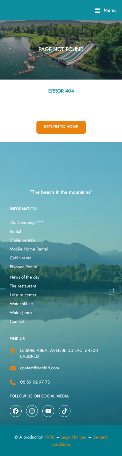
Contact (17, 321)
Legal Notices (73, 437)
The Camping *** (27, 222)
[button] (105, 10)
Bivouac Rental (23, 266)
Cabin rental (21, 258)
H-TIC (50, 437)
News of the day (25, 277)
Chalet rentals (22, 240)
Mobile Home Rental (29, 249)
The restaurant (23, 286)
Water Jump (21, 312)
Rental (15, 231)
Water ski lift (21, 303)
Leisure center (23, 295)
